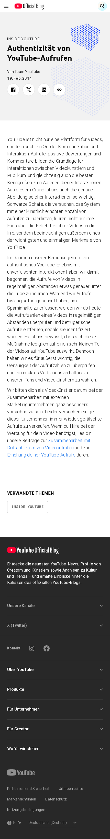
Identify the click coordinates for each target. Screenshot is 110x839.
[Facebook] (46, 648)
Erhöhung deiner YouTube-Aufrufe (41, 455)
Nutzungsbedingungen (26, 810)
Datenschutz (56, 799)
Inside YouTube (23, 39)
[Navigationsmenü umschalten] (6, 6)
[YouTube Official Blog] (29, 6)
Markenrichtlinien (21, 799)
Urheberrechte (71, 789)
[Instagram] (32, 648)
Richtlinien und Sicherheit (28, 789)
